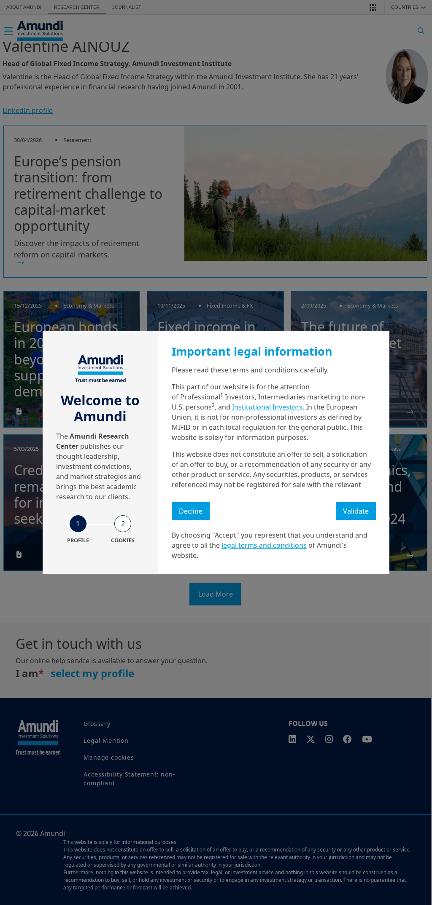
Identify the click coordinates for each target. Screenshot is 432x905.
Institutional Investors (267, 407)
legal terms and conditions (264, 545)
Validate (356, 511)
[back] (408, 495)
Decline (190, 511)
